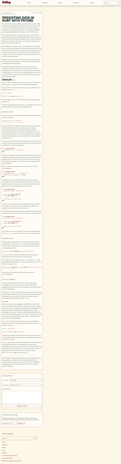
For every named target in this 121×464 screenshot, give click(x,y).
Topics (60, 2)
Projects (92, 2)
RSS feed (5, 461)
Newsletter (76, 2)
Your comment (6, 389)
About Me (44, 2)
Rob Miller (10, 433)
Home (29, 2)
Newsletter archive (7, 458)
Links (3, 450)
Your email (5, 385)
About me (5, 445)
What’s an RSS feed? (15, 461)
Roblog (6, 2)
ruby (40, 12)
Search (120, 2)
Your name (5, 380)
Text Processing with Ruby (9, 455)
